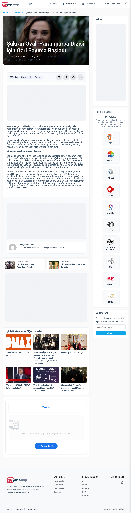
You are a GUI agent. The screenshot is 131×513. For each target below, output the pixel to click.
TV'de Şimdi (58, 485)
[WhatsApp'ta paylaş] (73, 77)
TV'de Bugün (59, 481)
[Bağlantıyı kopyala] (81, 77)
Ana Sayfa (8, 13)
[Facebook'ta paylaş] (66, 77)
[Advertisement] (46, 103)
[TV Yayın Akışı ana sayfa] (17, 479)
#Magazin (38, 77)
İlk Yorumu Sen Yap (46, 446)
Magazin (19, 13)
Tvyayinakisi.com (17, 57)
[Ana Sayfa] (11, 4)
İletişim (107, 509)
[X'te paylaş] (59, 77)
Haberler (57, 492)
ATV (83, 481)
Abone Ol (110, 333)
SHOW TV (86, 485)
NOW (84, 492)
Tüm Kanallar (59, 488)
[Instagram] (122, 482)
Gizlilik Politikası (118, 509)
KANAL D (85, 488)
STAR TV (85, 496)
